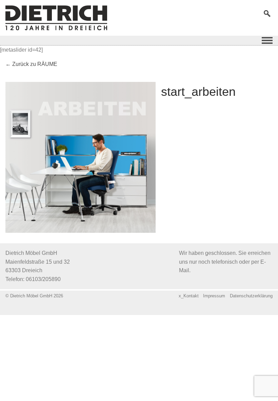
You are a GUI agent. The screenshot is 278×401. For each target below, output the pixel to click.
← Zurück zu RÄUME (31, 64)
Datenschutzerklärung (251, 295)
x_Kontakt (189, 295)
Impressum (214, 295)
